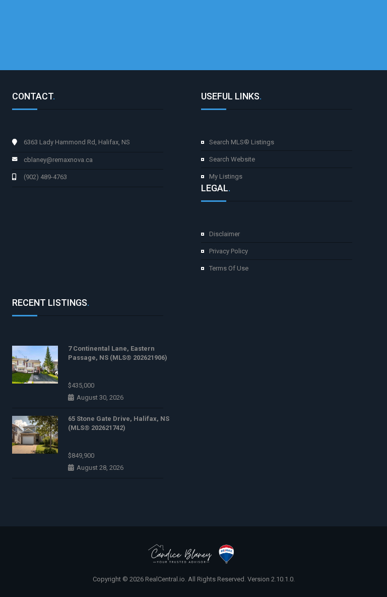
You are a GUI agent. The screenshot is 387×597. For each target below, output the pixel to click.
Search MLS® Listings (241, 142)
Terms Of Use (228, 268)
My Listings (225, 176)
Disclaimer (224, 234)
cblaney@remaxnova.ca (58, 160)
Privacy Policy (228, 251)
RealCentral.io (165, 579)
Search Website (232, 159)
